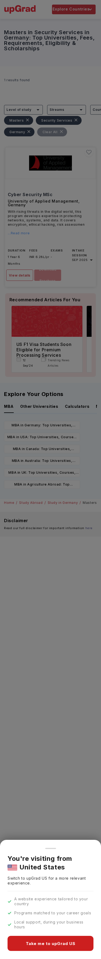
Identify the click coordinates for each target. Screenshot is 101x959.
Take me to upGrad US (50, 943)
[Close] (50, 848)
